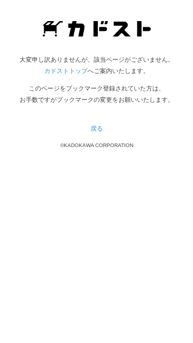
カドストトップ (65, 71)
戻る (97, 128)
